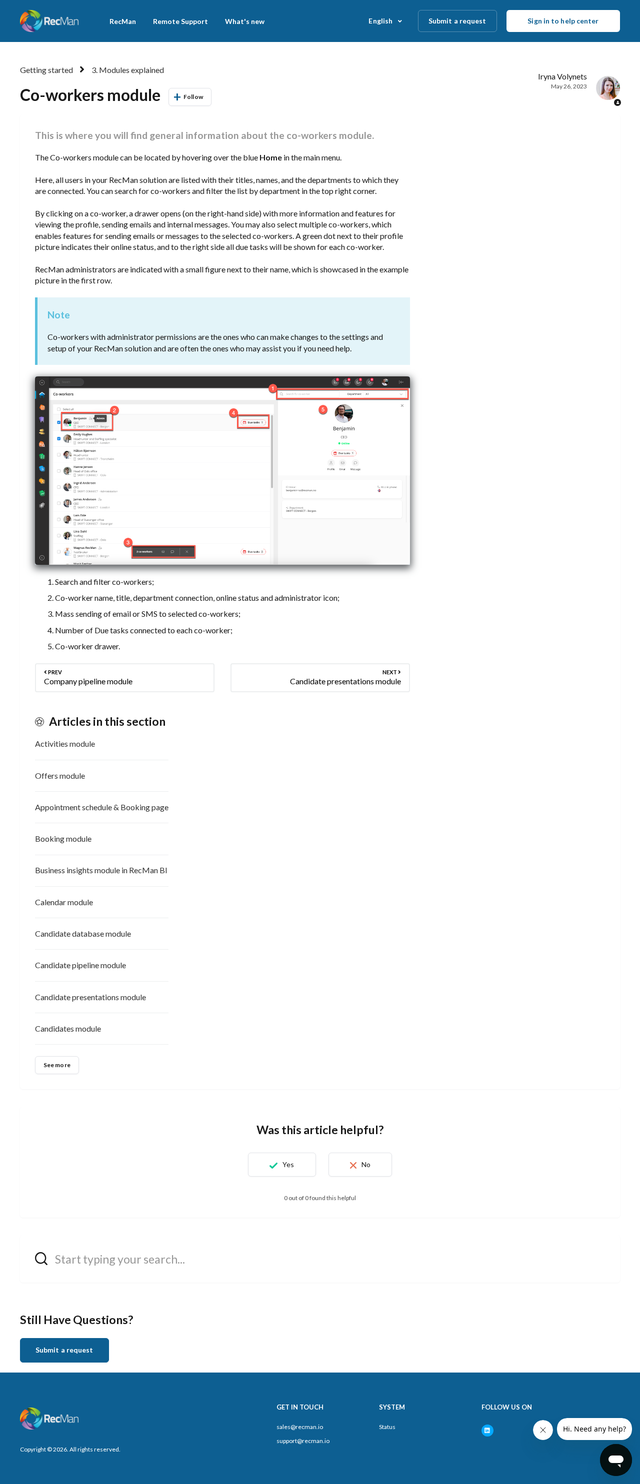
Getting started (46, 69)
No (366, 1164)
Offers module (60, 775)
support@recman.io (303, 1441)
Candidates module (68, 1028)
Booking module (63, 838)
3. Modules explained (128, 69)
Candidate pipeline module (80, 965)
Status (387, 1427)
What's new (244, 21)
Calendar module (64, 902)
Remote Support (180, 21)
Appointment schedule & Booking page (101, 807)
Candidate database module (83, 933)
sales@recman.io (299, 1427)
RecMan (123, 21)
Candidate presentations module (90, 997)
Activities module (65, 743)
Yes (288, 1164)
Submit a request (457, 20)
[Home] (50, 21)
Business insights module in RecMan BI (101, 870)
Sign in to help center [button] (563, 20)
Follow (193, 96)
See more (57, 1065)
